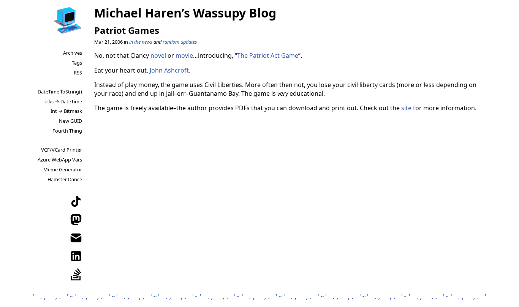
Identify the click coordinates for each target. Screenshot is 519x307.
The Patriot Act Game (267, 55)
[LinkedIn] (76, 256)
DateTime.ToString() (60, 91)
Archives (72, 52)
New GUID (70, 120)
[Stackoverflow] (76, 274)
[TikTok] (76, 201)
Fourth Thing (67, 130)
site (406, 108)
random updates (180, 41)
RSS (78, 72)
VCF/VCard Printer (61, 149)
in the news (140, 41)
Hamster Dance (64, 179)
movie (184, 55)
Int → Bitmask (66, 111)
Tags (77, 62)
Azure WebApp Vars (60, 159)
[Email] (76, 238)
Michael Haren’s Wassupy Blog (185, 13)
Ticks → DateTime (62, 101)
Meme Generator (62, 169)
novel (158, 55)
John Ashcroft (169, 70)
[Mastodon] (76, 220)
